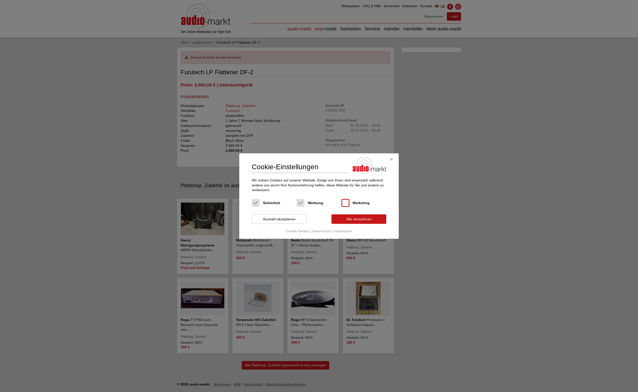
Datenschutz (321, 231)
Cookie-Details (297, 231)
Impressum (343, 231)
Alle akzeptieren (359, 219)
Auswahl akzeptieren (279, 219)
